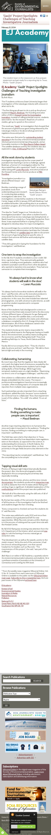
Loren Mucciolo (22, 169)
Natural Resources (9, 595)
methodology (7, 489)
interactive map (42, 482)
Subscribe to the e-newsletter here (26, 578)
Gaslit (17, 126)
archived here (30, 580)
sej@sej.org (9, 830)
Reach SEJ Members (8, 820)
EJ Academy (6, 585)
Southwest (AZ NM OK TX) (13, 606)
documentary (7, 482)
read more (15, 832)
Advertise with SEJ (25, 757)
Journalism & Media (9, 593)
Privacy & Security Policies (38, 817)
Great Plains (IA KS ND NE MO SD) (15, 603)
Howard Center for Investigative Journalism (21, 116)
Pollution (5, 598)
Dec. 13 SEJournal (20, 149)
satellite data (24, 232)
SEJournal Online (10, 769)
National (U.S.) (7, 601)
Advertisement (25, 754)
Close (34, 814)
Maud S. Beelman (17, 112)
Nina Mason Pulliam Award (34, 144)
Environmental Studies (11, 591)
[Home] (20, 10)
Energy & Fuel (7, 588)
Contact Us (5, 817)
